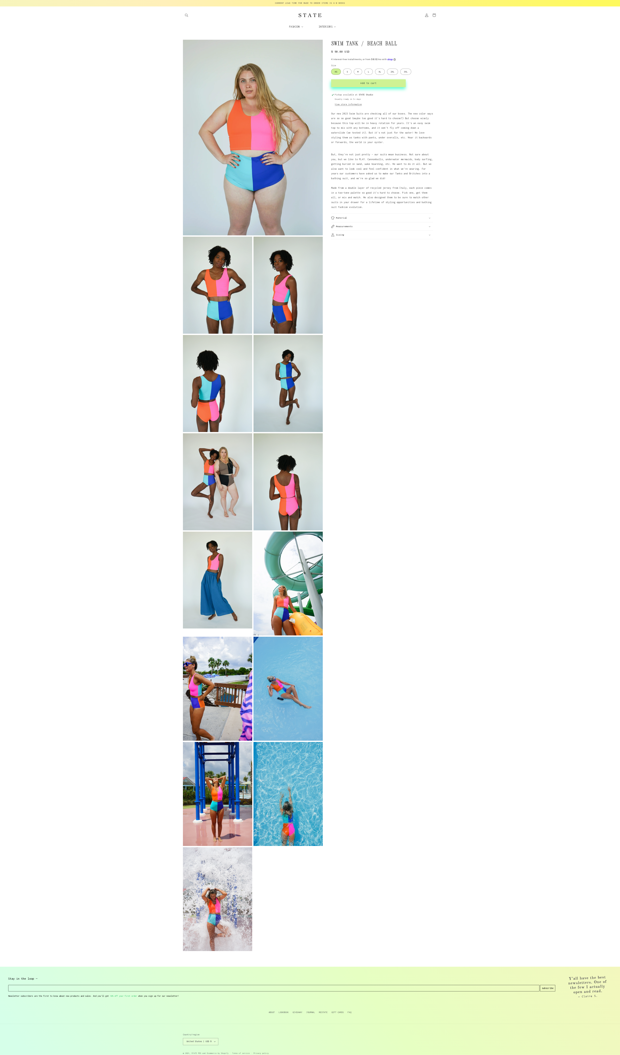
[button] (186, 15)
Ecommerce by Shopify (218, 1053)
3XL (406, 71)
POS (199, 1053)
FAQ (349, 1012)
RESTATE (323, 1012)
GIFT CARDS (337, 1012)
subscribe (547, 988)
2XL (392, 71)
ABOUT (272, 1012)
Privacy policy (261, 1053)
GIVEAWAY (297, 1012)
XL (380, 71)
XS (336, 71)
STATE (194, 1053)
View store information (348, 104)
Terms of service (241, 1053)
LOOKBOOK (284, 1012)
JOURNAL (310, 1012)
